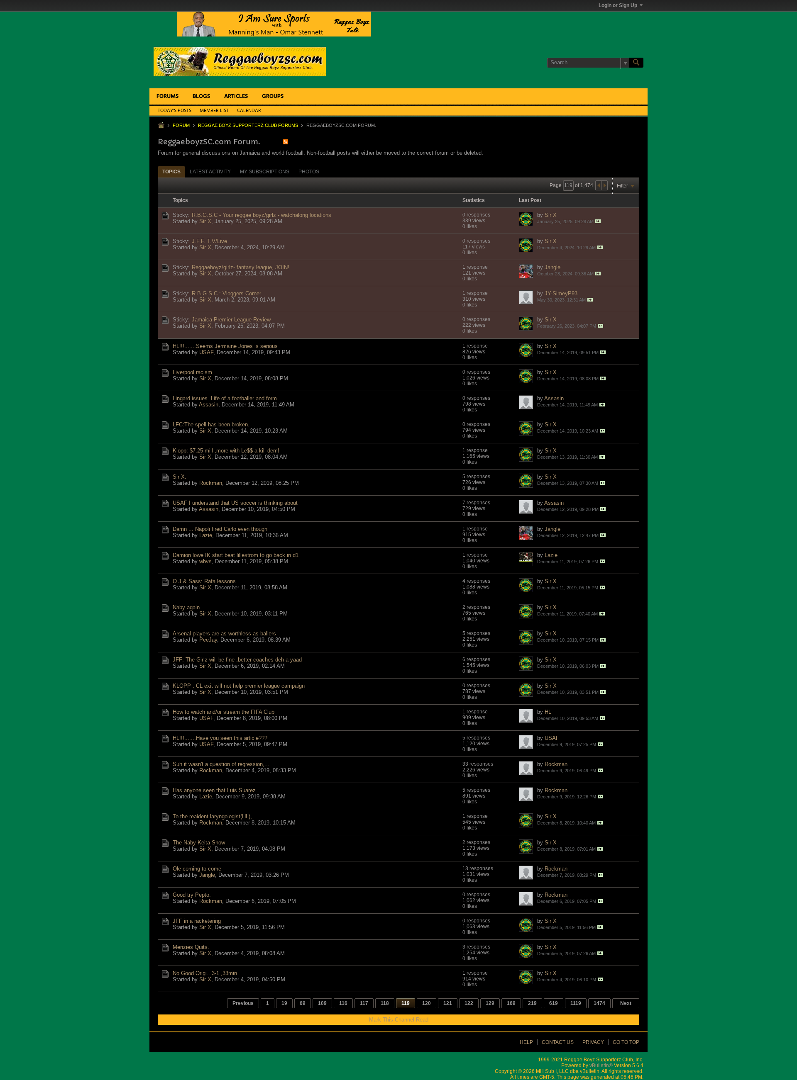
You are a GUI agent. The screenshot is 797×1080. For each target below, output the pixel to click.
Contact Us (558, 1042)
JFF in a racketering (197, 921)
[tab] (171, 171)
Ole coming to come (197, 869)
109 (322, 1003)
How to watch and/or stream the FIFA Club (223, 712)
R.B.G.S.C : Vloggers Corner (226, 293)
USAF (206, 352)
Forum (181, 125)
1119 (575, 1003)
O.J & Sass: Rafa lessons (204, 581)
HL (548, 712)
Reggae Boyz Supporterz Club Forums (248, 125)
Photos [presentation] (308, 172)
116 (343, 1003)
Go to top (626, 1042)
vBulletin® (601, 1065)
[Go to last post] (598, 221)
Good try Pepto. (192, 895)
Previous (243, 1003)
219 (532, 1003)
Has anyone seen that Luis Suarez (214, 790)
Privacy (593, 1042)
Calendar (249, 111)
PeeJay (208, 640)
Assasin (208, 404)
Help (526, 1042)
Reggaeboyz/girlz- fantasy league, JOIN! (240, 267)
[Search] (636, 63)
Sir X (205, 221)
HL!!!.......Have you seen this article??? (220, 738)
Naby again (186, 607)
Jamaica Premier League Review (231, 319)
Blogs (201, 96)
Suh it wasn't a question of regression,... (221, 764)
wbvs (205, 561)
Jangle (552, 267)
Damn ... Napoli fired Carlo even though (220, 529)
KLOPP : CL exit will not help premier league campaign (239, 686)
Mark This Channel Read (398, 1020)
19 (284, 1003)
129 (490, 1003)
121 (447, 1003)
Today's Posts (174, 111)
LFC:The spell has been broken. (211, 424)
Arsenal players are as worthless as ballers (224, 633)
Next (625, 1003)
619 (553, 1003)
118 (385, 1003)
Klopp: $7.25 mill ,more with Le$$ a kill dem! (226, 451)
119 (405, 1003)
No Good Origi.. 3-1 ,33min (205, 973)
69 (303, 1003)
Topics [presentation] (171, 172)
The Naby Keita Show (199, 842)
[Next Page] (604, 185)
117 (364, 1003)
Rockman (210, 483)
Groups (273, 96)
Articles (236, 96)
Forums (167, 96)
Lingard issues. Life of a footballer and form (225, 398)
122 (469, 1003)
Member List (214, 111)
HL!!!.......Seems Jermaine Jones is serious (225, 346)
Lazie (205, 535)
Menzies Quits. (191, 947)
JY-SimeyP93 (561, 293)
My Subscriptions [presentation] (264, 172)
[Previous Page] (598, 185)
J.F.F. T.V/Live (209, 241)
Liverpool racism (192, 372)
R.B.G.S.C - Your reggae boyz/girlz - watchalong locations (261, 215)
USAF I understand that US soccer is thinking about (235, 503)
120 (426, 1003)
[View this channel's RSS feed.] (285, 141)
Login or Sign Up (618, 5)
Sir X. (179, 477)
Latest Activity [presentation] (210, 172)
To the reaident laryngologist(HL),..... (216, 816)
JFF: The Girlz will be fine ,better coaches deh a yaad (237, 660)
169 (511, 1003)
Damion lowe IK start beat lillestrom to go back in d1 (235, 555)
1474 (599, 1003)
